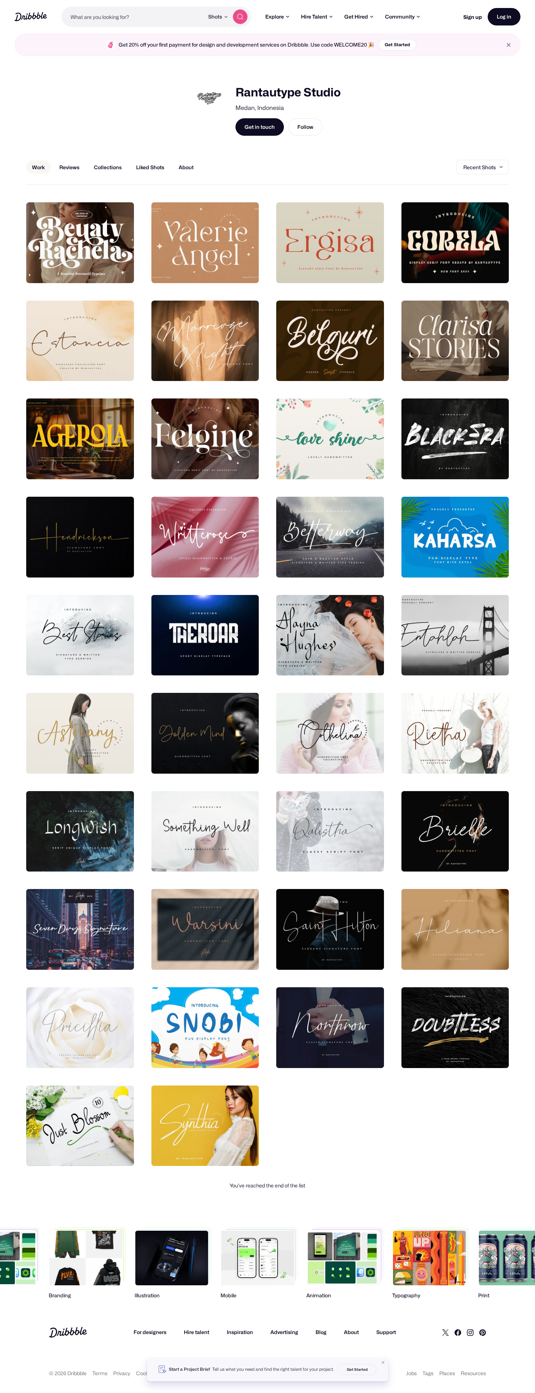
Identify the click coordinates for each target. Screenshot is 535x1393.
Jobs (411, 1373)
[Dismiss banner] (383, 1362)
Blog (321, 1332)
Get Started (397, 44)
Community (400, 16)
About (351, 1332)
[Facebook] (458, 1332)
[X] (445, 1332)
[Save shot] (106, 269)
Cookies (145, 1373)
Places (447, 1373)
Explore (274, 16)
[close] (508, 45)
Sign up (472, 17)
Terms (99, 1373)
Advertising (284, 1332)
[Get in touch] (91, 269)
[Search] (240, 16)
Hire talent (196, 1332)
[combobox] (133, 17)
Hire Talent (314, 16)
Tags (428, 1373)
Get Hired (356, 16)
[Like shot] (120, 269)
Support (386, 1332)
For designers (150, 1332)
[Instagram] (470, 1332)
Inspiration (240, 1332)
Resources (473, 1373)
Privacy (121, 1373)
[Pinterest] (482, 1332)
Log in (504, 16)
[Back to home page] (31, 16)
